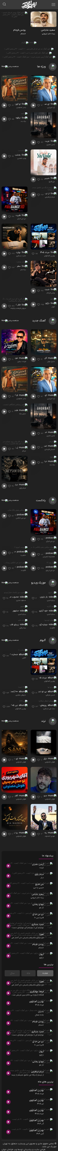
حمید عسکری (21, 256)
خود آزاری (43, 610)
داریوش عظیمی (21, 695)
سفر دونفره (15, 266)
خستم (47, 289)
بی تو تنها (42, 691)
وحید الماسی (21, 158)
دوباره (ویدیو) (41, 624)
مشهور (16, 610)
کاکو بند (23, 570)
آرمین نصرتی (51, 144)
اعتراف (44, 446)
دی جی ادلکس (21, 518)
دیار (17, 484)
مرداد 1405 (45, 252)
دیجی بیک (22, 414)
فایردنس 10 (15, 215)
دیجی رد (23, 555)
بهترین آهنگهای (49, 256)
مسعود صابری (21, 600)
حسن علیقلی (50, 695)
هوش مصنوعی (50, 762)
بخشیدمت (16, 154)
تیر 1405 (14, 705)
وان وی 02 (40, 567)
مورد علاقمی (13, 358)
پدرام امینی (51, 600)
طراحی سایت (39, 1149)
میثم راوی (22, 488)
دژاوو (47, 303)
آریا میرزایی (51, 107)
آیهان (53, 307)
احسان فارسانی (50, 449)
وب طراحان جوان (9, 1149)
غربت (47, 141)
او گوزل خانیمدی (13, 104)
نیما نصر (23, 270)
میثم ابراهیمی (50, 197)
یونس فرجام (51, 293)
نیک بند (23, 121)
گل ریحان (42, 358)
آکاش (24, 658)
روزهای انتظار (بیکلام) (38, 705)
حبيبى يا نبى (44, 178)
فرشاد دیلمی (21, 361)
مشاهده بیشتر (13, 66)
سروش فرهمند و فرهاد (18, 308)
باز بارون (44, 596)
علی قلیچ (52, 182)
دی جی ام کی (21, 219)
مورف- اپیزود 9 (9, 551)
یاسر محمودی (21, 107)
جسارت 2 (14, 654)
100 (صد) (14, 691)
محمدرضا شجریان (49, 557)
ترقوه (18, 117)
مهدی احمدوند (50, 836)
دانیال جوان (51, 361)
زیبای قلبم (14, 624)
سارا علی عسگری (49, 709)
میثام (24, 451)
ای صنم (46, 104)
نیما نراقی (22, 628)
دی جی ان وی (50, 570)
